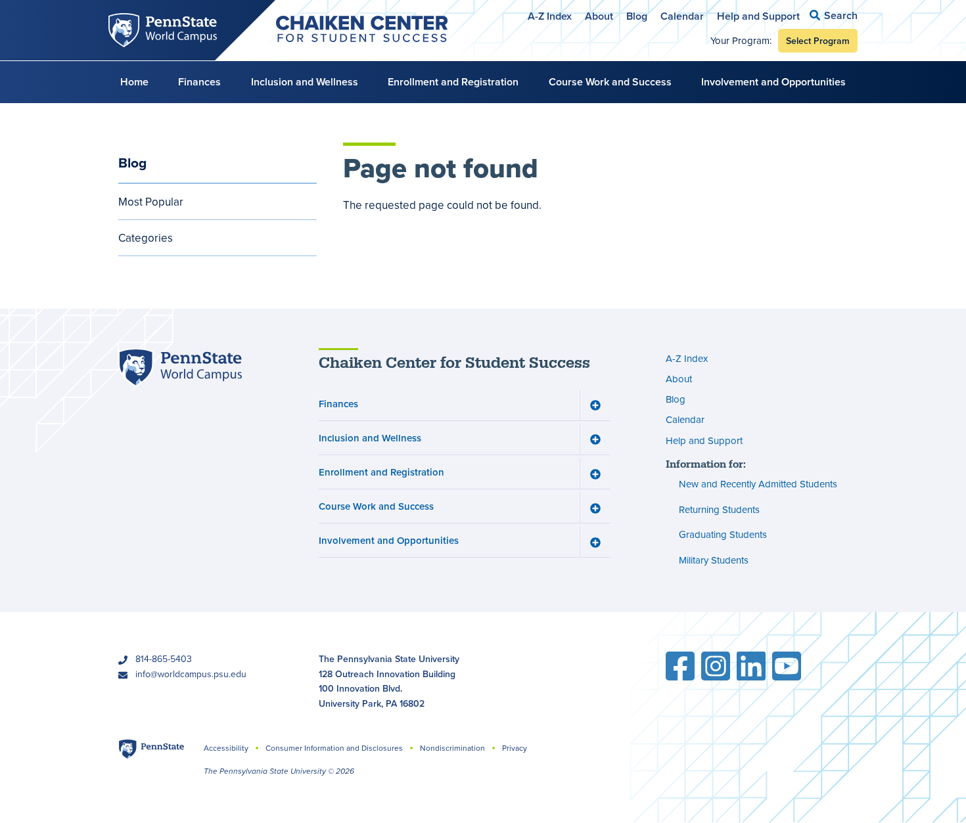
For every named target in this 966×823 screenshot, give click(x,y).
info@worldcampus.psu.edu (190, 673)
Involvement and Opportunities (773, 81)
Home (134, 81)
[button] (834, 15)
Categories (145, 238)
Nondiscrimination (452, 747)
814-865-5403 (163, 658)
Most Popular (150, 202)
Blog (636, 16)
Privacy (514, 747)
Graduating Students (723, 534)
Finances (199, 81)
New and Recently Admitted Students (758, 484)
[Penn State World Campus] (180, 367)
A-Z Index (550, 16)
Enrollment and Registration (453, 81)
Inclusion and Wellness (304, 81)
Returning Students (719, 509)
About (599, 16)
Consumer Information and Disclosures (334, 747)
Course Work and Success (610, 81)
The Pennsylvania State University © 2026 (279, 771)
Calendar (682, 16)
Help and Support (758, 16)
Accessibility (226, 747)
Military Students (713, 560)
